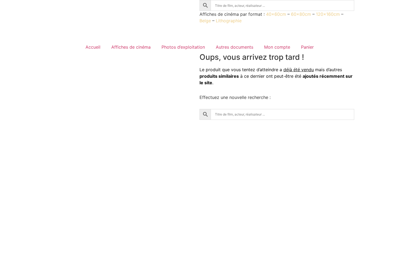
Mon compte (277, 47)
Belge (205, 20)
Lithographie (229, 20)
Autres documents (234, 47)
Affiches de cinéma (131, 47)
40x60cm (276, 14)
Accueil (93, 47)
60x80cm (301, 14)
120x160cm (328, 14)
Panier (307, 47)
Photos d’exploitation (183, 47)
